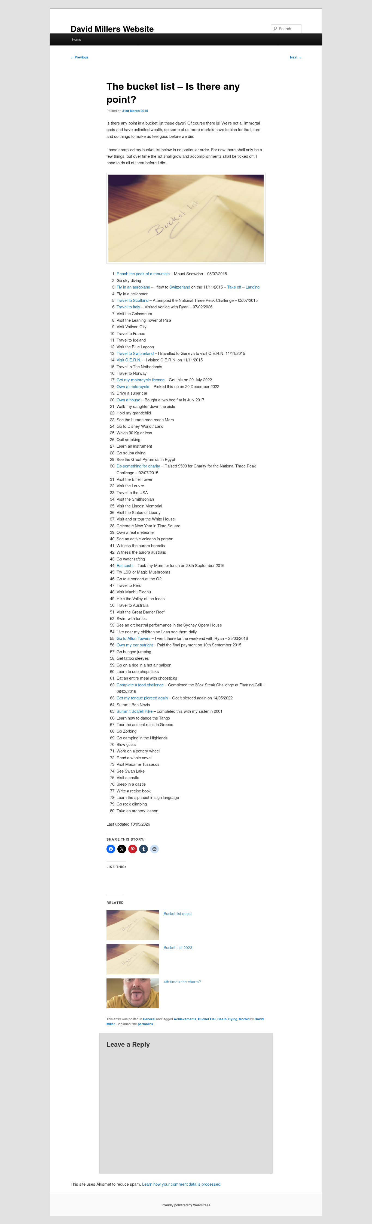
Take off (234, 287)
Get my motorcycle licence (140, 379)
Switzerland (179, 287)
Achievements (185, 1019)
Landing (253, 287)
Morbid (244, 1019)
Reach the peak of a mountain (143, 273)
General (149, 1019)
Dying (232, 1019)
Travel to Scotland (132, 300)
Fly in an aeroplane (133, 287)
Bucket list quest (178, 913)
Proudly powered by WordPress (186, 1205)
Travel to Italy (128, 306)
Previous (80, 57)
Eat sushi (125, 565)
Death (222, 1019)
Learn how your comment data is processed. (181, 1184)
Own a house (128, 399)
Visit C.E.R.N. (129, 359)
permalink (145, 1023)
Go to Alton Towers (134, 638)
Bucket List (207, 1019)
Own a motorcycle (133, 386)
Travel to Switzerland (135, 353)
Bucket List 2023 (178, 947)
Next (295, 57)
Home (76, 39)
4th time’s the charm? (182, 981)
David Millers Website (112, 28)
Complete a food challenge (140, 684)
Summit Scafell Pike (135, 711)
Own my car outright (135, 644)
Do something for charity (138, 466)
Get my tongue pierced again (142, 698)
